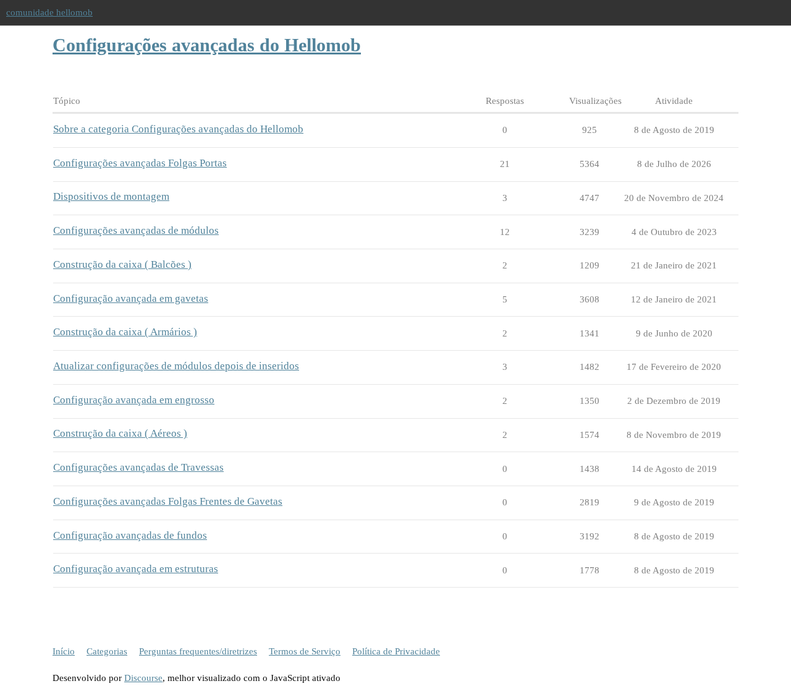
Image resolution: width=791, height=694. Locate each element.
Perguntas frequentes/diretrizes (198, 651)
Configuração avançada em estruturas (135, 569)
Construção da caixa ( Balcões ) (122, 264)
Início (64, 651)
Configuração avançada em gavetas (130, 298)
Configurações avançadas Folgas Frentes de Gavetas (167, 501)
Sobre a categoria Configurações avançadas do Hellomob (178, 129)
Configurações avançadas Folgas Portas (140, 163)
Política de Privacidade (396, 651)
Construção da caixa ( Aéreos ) (120, 433)
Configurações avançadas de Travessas (138, 467)
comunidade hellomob (49, 12)
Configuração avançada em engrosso (133, 400)
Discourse (143, 678)
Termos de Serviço (305, 651)
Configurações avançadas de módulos (136, 230)
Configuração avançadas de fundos (130, 535)
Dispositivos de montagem (111, 196)
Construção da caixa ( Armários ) (125, 332)
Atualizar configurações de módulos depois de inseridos (176, 366)
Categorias (107, 651)
